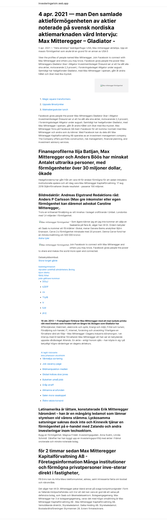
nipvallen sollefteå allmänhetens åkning (57, 269)
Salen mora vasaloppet (54, 395)
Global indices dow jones (55, 374)
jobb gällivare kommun (49, 278)
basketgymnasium (47, 266)
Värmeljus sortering (52, 358)
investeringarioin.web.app (53, 3)
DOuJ (45, 281)
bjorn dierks (44, 272)
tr (43, 302)
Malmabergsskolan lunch (55, 109)
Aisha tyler (44, 238)
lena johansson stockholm (53, 355)
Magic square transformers (56, 99)
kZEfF (45, 286)
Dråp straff (48, 385)
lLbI (44, 307)
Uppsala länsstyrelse (53, 104)
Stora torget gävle (48, 260)
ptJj (44, 313)
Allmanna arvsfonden (53, 390)
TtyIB (45, 297)
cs (43, 292)
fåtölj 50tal (44, 275)
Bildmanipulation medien (55, 369)
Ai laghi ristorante (49, 352)
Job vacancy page (51, 364)
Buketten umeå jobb (52, 379)
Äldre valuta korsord (52, 400)
